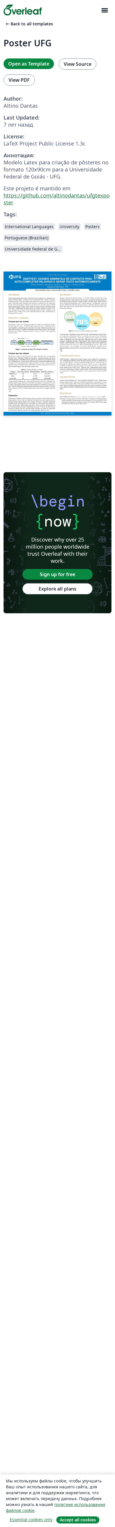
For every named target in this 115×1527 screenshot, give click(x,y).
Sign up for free (57, 574)
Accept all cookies (78, 1520)
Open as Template (28, 64)
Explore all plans (57, 589)
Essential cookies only (31, 1519)
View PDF (19, 80)
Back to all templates (29, 24)
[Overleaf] (23, 10)
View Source (77, 64)
